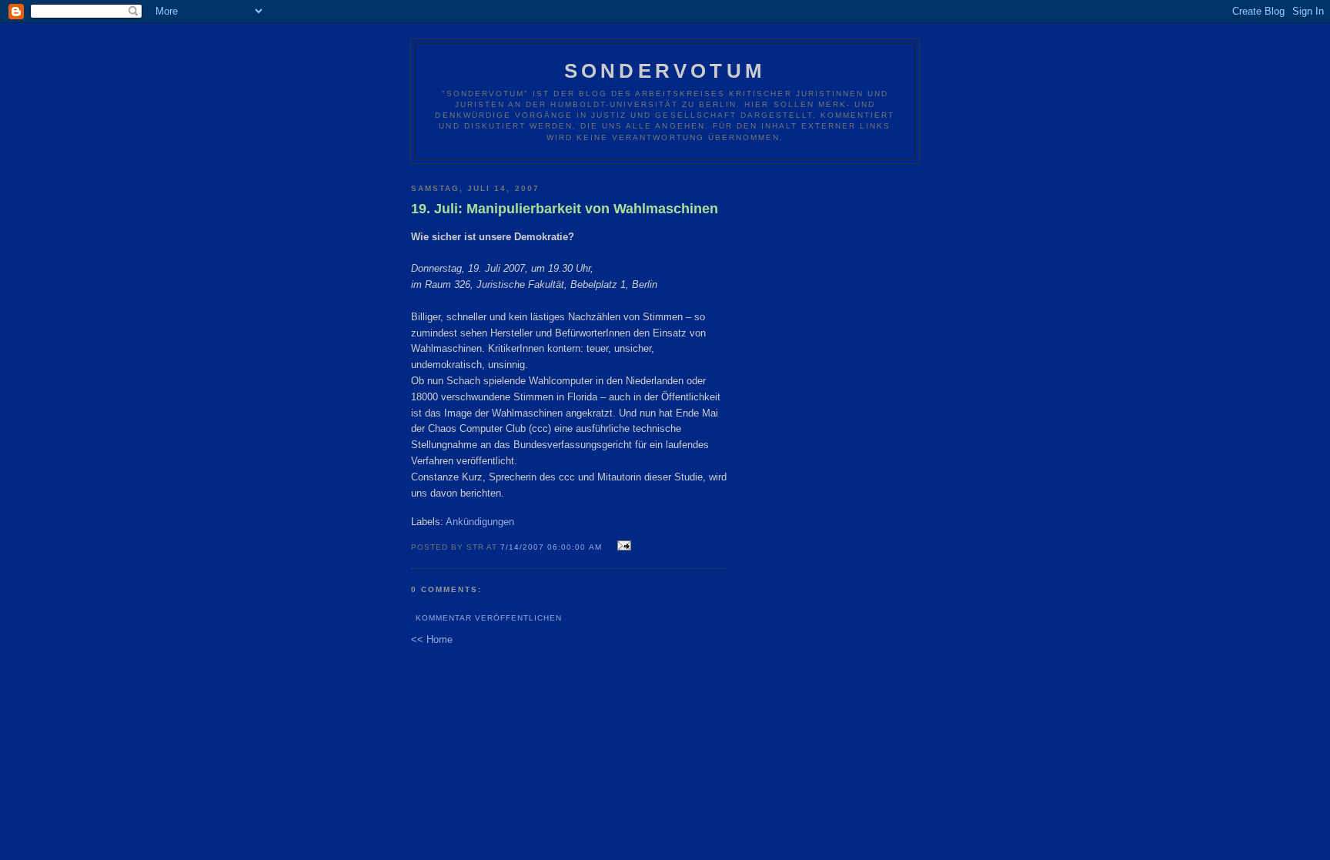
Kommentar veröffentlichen (489, 618)
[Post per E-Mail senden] (622, 546)
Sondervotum (665, 70)
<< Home (432, 639)
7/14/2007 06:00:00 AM (550, 547)
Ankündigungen (480, 521)
